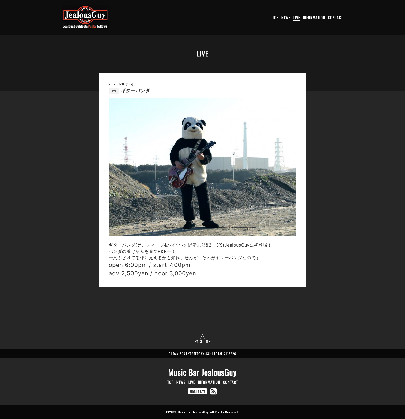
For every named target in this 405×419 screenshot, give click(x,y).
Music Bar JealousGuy (202, 372)
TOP (275, 17)
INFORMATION (314, 17)
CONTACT (335, 17)
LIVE (296, 17)
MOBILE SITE (197, 391)
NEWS (286, 17)
